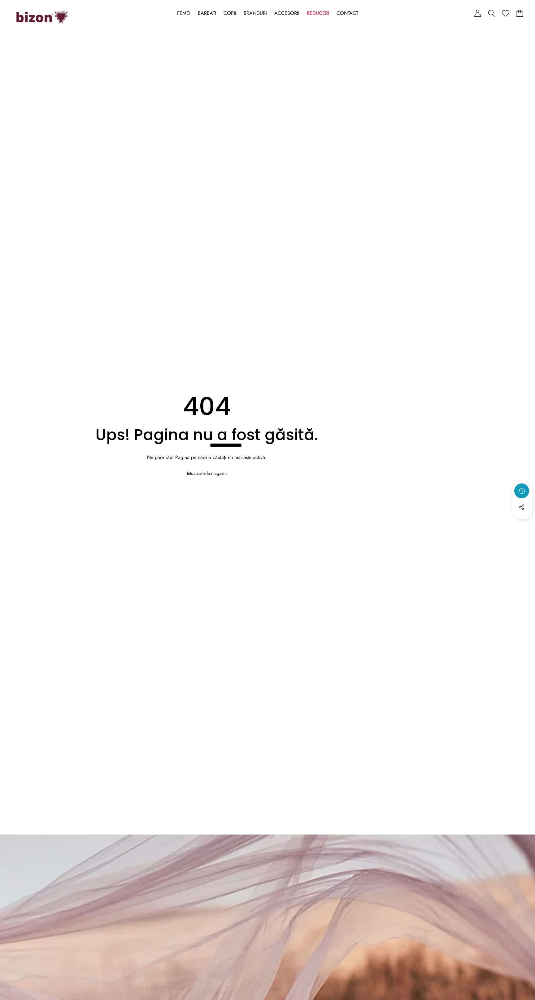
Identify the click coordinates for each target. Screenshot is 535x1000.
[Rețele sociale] (521, 507)
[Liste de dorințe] (505, 13)
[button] (491, 13)
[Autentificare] (478, 13)
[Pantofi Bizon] (42, 17)
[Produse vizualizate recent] (521, 490)
